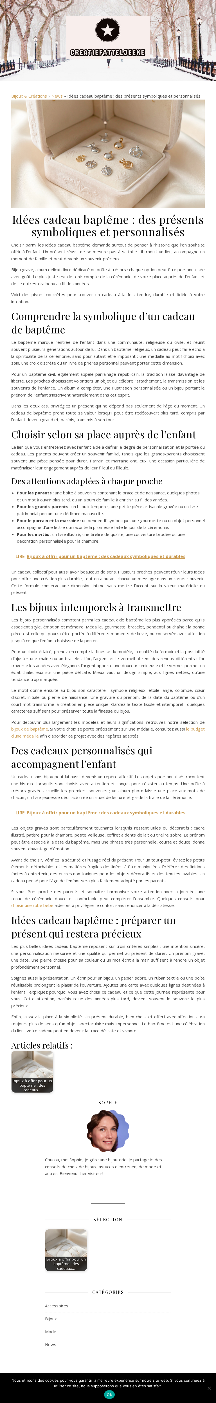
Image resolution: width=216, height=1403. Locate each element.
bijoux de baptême (29, 729)
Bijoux (51, 1318)
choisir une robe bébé (32, 905)
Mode (50, 1331)
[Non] (209, 1388)
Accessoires (56, 1305)
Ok (109, 1394)
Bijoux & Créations (29, 96)
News (57, 96)
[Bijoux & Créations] (108, 37)
